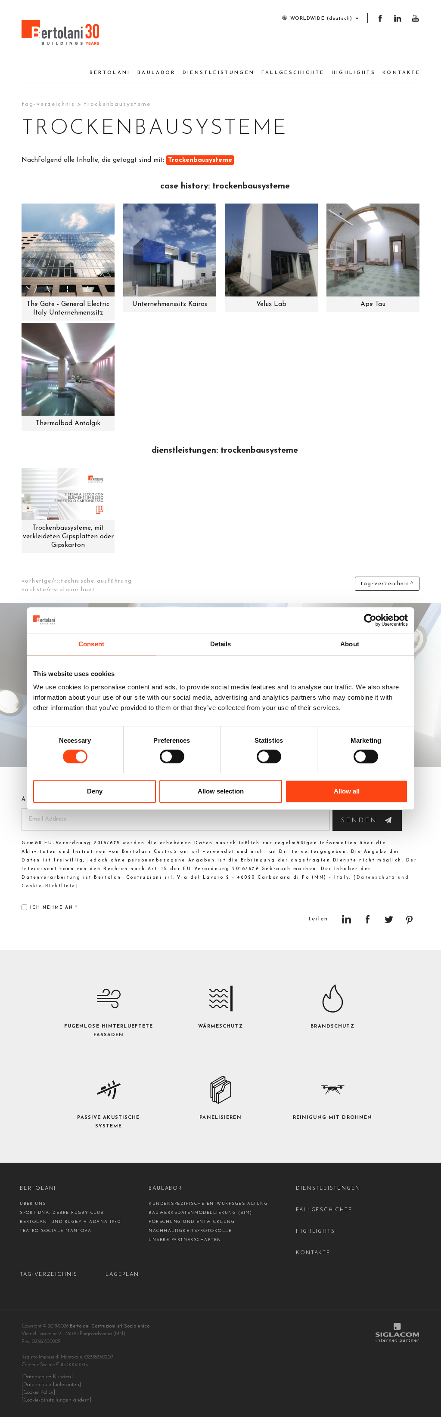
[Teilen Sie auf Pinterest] (410, 919)
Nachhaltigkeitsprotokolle (190, 1231)
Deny (94, 791)
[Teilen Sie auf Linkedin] (346, 919)
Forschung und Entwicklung (192, 1222)
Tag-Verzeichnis (48, 104)
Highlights (354, 73)
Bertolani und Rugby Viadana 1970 (70, 1222)
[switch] (172, 756)
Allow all (347, 791)
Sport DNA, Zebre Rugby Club (62, 1213)
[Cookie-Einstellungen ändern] (56, 1400)
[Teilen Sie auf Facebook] (367, 919)
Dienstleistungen (219, 73)
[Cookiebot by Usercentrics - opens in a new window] (370, 620)
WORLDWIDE (321, 18)
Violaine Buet (74, 590)
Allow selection (221, 791)
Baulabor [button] (156, 73)
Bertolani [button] (110, 73)
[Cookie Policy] (38, 1392)
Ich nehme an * (54, 907)
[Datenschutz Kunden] (47, 1377)
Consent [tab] (91, 644)
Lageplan (122, 1274)
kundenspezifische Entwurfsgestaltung (208, 1204)
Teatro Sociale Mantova (55, 1231)
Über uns (33, 1204)
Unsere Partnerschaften (185, 1240)
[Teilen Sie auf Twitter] (389, 919)
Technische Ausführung (96, 581)
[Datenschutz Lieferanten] (51, 1384)
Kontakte (401, 73)
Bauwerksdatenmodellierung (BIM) (200, 1213)
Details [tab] (220, 644)
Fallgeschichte (292, 73)
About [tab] (349, 644)
